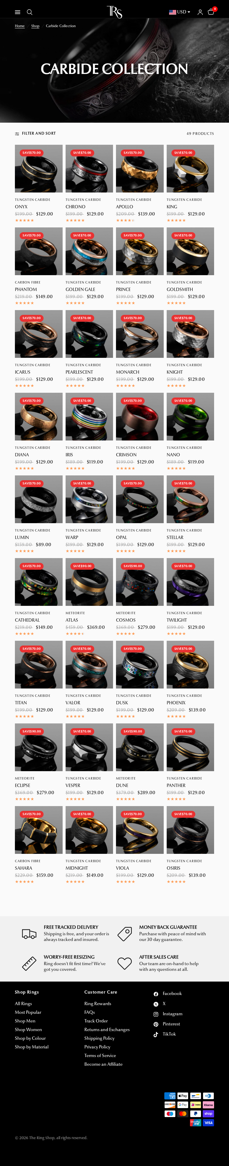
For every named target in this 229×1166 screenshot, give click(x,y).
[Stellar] (190, 499)
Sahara (23, 868)
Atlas (72, 620)
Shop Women (28, 1030)
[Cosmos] (140, 582)
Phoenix (176, 703)
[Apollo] (140, 168)
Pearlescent (79, 372)
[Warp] (89, 499)
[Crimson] (140, 416)
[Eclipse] (39, 747)
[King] (190, 168)
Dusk (122, 703)
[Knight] (190, 334)
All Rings (23, 1004)
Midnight (77, 868)
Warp (72, 538)
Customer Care (101, 993)
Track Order (96, 1021)
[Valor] (89, 664)
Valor (73, 703)
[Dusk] (140, 664)
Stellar (175, 538)
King (172, 207)
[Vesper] (89, 747)
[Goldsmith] (190, 251)
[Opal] (140, 499)
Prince (123, 290)
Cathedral (27, 620)
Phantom (26, 290)
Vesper (73, 786)
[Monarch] (140, 334)
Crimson (126, 455)
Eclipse (22, 786)
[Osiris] (190, 830)
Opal (121, 538)
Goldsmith (180, 290)
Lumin (22, 538)
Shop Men (25, 1021)
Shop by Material (32, 1047)
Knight (175, 372)
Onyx (21, 207)
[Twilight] (190, 582)
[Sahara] (39, 830)
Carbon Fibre (28, 282)
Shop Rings (27, 993)
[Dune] (140, 747)
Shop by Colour (30, 1038)
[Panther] (190, 747)
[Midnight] (89, 830)
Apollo (124, 207)
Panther (176, 786)
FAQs (89, 1013)
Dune (122, 786)
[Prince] (140, 251)
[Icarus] (39, 334)
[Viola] (140, 830)
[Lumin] (39, 499)
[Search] (29, 12)
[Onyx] (39, 168)
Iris (69, 455)
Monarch (127, 372)
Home (20, 26)
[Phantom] (39, 251)
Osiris (173, 868)
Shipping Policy (99, 1038)
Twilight (177, 620)
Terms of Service (100, 1056)
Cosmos (126, 620)
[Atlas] (89, 582)
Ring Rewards (97, 1004)
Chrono (76, 207)
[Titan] (39, 664)
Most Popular (28, 1013)
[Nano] (190, 416)
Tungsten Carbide (33, 200)
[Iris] (89, 416)
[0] (210, 12)
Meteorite (75, 613)
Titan (21, 703)
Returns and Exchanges (107, 1030)
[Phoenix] (190, 664)
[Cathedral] (39, 582)
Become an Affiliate (103, 1064)
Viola (122, 868)
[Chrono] (89, 168)
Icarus (22, 372)
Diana (22, 455)
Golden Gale (80, 290)
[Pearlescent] (89, 334)
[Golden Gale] (89, 251)
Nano (173, 455)
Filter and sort (39, 133)
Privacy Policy (97, 1047)
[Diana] (39, 416)
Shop (35, 26)
